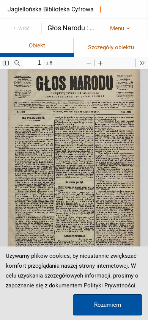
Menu (117, 28)
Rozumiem (107, 304)
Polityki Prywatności (109, 285)
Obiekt (37, 45)
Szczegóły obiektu (111, 47)
